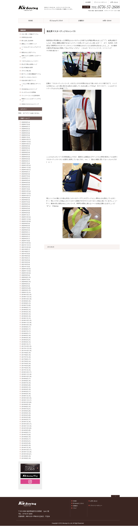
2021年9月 (25, 249)
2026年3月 (25, 133)
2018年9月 (25, 327)
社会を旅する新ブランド (29, 80)
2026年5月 (25, 128)
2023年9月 (25, 197)
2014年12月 (25, 424)
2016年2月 (25, 393)
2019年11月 (25, 296)
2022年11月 (25, 219)
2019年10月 (25, 299)
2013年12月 (25, 449)
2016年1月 (25, 396)
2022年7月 (25, 228)
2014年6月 (25, 437)
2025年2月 (25, 161)
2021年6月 (25, 256)
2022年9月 (25, 223)
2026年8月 (25, 122)
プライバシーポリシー (100, 2)
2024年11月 (25, 167)
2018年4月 (25, 337)
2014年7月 (25, 434)
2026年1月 (25, 137)
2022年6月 (25, 230)
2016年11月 (25, 374)
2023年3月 (25, 210)
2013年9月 (25, 456)
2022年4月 (25, 234)
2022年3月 (25, 236)
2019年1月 (25, 318)
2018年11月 (25, 322)
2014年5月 (25, 439)
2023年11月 (25, 193)
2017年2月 (25, 368)
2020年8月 (25, 277)
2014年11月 (25, 426)
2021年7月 (25, 253)
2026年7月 (25, 124)
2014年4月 (25, 441)
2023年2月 (25, 212)
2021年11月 (25, 245)
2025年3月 (25, 159)
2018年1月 (25, 344)
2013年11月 (25, 452)
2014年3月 (25, 443)
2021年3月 (25, 262)
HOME (31, 20)
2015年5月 (25, 413)
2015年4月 (25, 415)
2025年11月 (25, 141)
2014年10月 (25, 428)
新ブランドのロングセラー (29, 77)
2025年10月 (25, 144)
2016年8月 (25, 381)
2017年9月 (25, 353)
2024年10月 (25, 169)
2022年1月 (25, 240)
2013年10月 (25, 454)
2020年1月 (25, 292)
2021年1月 (25, 266)
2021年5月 (25, 258)
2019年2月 (25, 316)
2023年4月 (25, 208)
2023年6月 (25, 204)
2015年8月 (25, 406)
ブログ (75, 508)
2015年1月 (25, 421)
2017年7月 (25, 357)
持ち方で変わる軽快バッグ (29, 64)
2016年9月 (25, 378)
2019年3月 (25, 314)
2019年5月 (25, 309)
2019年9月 (25, 301)
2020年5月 (25, 284)
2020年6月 (25, 281)
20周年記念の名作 (27, 37)
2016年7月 (25, 383)
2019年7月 (25, 305)
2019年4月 (25, 312)
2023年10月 (25, 195)
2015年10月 (25, 402)
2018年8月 (25, 329)
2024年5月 (25, 180)
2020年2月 (25, 290)
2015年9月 (25, 404)
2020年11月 (25, 271)
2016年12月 (25, 372)
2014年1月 (25, 447)
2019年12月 (25, 294)
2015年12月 (25, 398)
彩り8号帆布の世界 (27, 67)
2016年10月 (25, 376)
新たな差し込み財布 (27, 40)
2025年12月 (25, 139)
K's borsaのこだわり (56, 20)
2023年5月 (25, 206)
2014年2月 (25, 445)
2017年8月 (25, 355)
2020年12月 (25, 268)
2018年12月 (25, 320)
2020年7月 (25, 279)
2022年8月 (25, 225)
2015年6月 (25, 411)
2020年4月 (25, 286)
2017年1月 (25, 370)
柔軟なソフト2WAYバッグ (29, 44)
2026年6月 (25, 126)
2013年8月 (25, 458)
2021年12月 (25, 243)
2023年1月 (25, 215)
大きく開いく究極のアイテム (30, 34)
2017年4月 (25, 363)
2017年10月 (25, 350)
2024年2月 (25, 187)
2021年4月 (25, 260)
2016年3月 (25, 391)
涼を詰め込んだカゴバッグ (29, 89)
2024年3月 (25, 184)
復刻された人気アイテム (29, 52)
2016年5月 (25, 387)
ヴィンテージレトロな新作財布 (31, 95)
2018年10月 (25, 325)
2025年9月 (25, 146)
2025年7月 (25, 150)
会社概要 (88, 2)
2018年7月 (25, 331)
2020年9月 (25, 275)
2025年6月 (25, 152)
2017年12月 (25, 346)
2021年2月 (25, 264)
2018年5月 (25, 335)
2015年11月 (25, 400)
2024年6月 (25, 178)
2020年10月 (25, 273)
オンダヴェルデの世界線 (29, 92)
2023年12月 (25, 191)
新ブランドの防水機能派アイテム (31, 74)
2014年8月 (25, 432)
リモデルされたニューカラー (30, 61)
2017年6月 (25, 359)
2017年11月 (25, 348)
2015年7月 (25, 409)
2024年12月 (25, 165)
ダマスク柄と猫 (26, 71)
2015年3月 (25, 417)
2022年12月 (25, 217)
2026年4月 (25, 131)
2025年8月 (25, 148)
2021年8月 (25, 251)
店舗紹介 (81, 20)
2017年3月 (25, 365)
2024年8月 (25, 174)
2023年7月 (25, 202)
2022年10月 (25, 221)
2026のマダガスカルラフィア (30, 104)
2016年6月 (25, 385)
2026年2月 (25, 135)
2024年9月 (25, 172)
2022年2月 (25, 238)
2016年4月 (25, 389)
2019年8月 (25, 303)
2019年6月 (25, 307)
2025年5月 (25, 154)
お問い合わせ (114, 2)
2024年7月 (25, 176)
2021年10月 (25, 247)
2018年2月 (25, 342)
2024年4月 (25, 182)
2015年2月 (25, 419)
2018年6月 (25, 333)
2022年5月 (25, 232)
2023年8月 (25, 200)
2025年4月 (25, 156)
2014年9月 (25, 430)
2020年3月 (25, 288)
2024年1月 (25, 189)
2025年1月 (25, 163)
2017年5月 (25, 361)
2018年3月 (25, 340)
